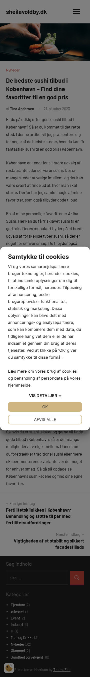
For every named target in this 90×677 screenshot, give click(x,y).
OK (45, 406)
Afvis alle (45, 419)
